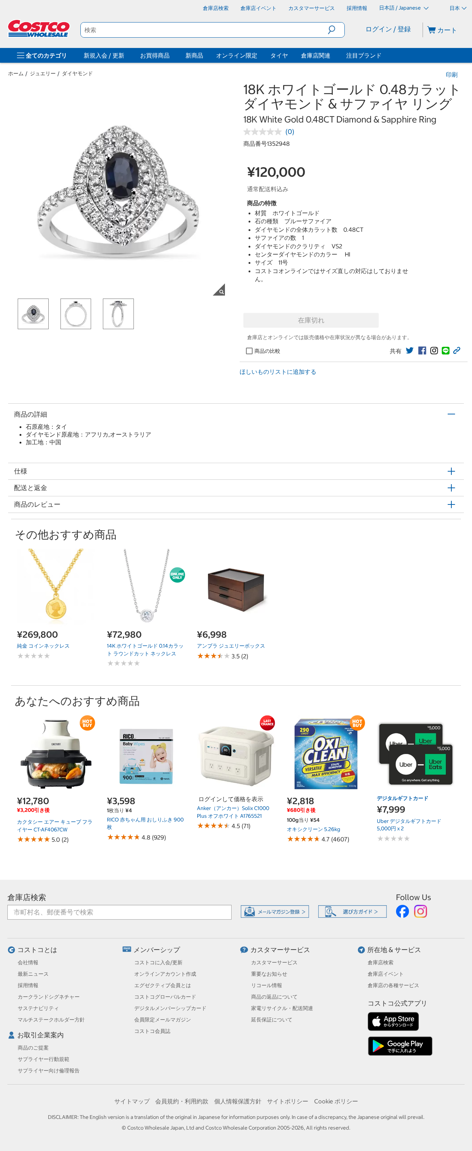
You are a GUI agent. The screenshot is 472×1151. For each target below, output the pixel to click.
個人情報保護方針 (237, 1101)
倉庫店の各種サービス (393, 985)
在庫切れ (311, 320)
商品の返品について (274, 996)
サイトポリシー (287, 1101)
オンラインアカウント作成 (165, 974)
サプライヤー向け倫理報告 (49, 1070)
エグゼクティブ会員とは (162, 985)
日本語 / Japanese (400, 7)
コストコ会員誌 (152, 1031)
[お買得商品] (171, 55)
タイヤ (279, 55)
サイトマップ (132, 1101)
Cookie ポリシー (336, 1101)
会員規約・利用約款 (181, 1101)
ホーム (16, 73)
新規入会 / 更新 (104, 55)
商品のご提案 (33, 1047)
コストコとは (37, 949)
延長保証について (271, 1019)
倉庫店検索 (26, 897)
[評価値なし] (264, 132)
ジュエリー (43, 73)
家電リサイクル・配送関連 (282, 1008)
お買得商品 (155, 55)
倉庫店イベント (386, 974)
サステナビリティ (38, 1008)
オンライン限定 (236, 55)
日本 (455, 8)
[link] (409, 350)
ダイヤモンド (77, 73)
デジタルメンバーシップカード (170, 1008)
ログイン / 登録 (388, 29)
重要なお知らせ (269, 974)
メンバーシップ (156, 949)
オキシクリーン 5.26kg (313, 829)
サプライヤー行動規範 (43, 1059)
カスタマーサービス (280, 949)
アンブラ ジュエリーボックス (231, 645)
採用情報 (28, 985)
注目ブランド (364, 55)
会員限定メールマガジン (162, 1019)
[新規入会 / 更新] (125, 55)
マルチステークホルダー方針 (51, 1019)
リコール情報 (266, 985)
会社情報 (28, 962)
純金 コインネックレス (43, 645)
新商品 (194, 55)
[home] (39, 28)
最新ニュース (33, 974)
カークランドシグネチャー (49, 996)
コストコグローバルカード (165, 996)
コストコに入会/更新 (158, 962)
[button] (336, 30)
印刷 (452, 74)
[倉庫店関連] (331, 55)
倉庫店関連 (315, 55)
